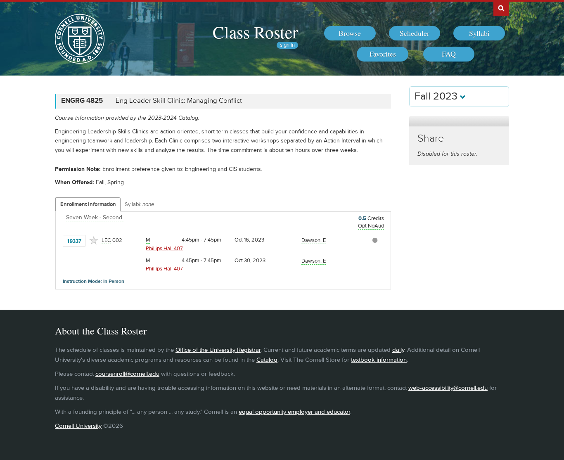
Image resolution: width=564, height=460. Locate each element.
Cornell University (78, 426)
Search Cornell (501, 8)
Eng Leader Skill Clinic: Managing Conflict (179, 101)
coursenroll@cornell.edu (127, 374)
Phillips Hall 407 (164, 248)
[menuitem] (350, 33)
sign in (287, 45)
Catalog (266, 360)
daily (398, 350)
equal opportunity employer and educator (294, 412)
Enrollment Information (88, 204)
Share (430, 139)
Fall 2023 (437, 96)
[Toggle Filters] (459, 121)
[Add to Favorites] (93, 240)
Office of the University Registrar (218, 350)
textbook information (379, 360)
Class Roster (255, 31)
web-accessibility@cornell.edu (448, 388)
